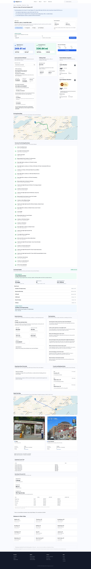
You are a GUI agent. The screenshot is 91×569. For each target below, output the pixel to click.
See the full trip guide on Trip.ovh (29, 547)
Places (35, 1)
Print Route (41, 27)
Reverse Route (19, 27)
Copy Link (28, 27)
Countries (15, 556)
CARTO (76, 139)
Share (34, 27)
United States (19, 5)
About (64, 556)
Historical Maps (32, 559)
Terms (64, 558)
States (14, 558)
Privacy (64, 559)
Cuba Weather (63, 64)
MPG (65, 46)
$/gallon (59, 46)
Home (14, 5)
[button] (35, 122)
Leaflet (67, 139)
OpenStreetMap (72, 139)
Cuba (28, 5)
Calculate (67, 50)
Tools (45, 1)
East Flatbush (51, 441)
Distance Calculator (49, 556)
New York (24, 5)
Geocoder (48, 558)
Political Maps (32, 558)
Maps (40, 1)
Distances (50, 1)
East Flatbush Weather (65, 79)
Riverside (41, 64)
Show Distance (73, 37)
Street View (48, 559)
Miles (71, 46)
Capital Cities (15, 559)
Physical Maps (32, 556)
